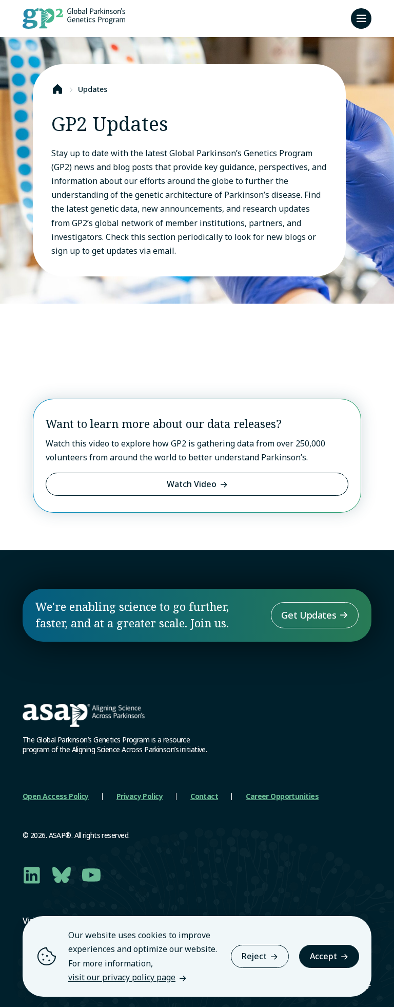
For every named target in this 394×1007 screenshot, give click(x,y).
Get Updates (308, 615)
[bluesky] (61, 875)
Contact (204, 796)
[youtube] (91, 875)
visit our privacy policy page (121, 977)
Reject (254, 956)
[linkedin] (32, 875)
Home (57, 89)
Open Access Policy (56, 796)
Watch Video (191, 484)
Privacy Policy (139, 796)
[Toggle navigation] (361, 18)
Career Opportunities (282, 796)
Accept (323, 956)
